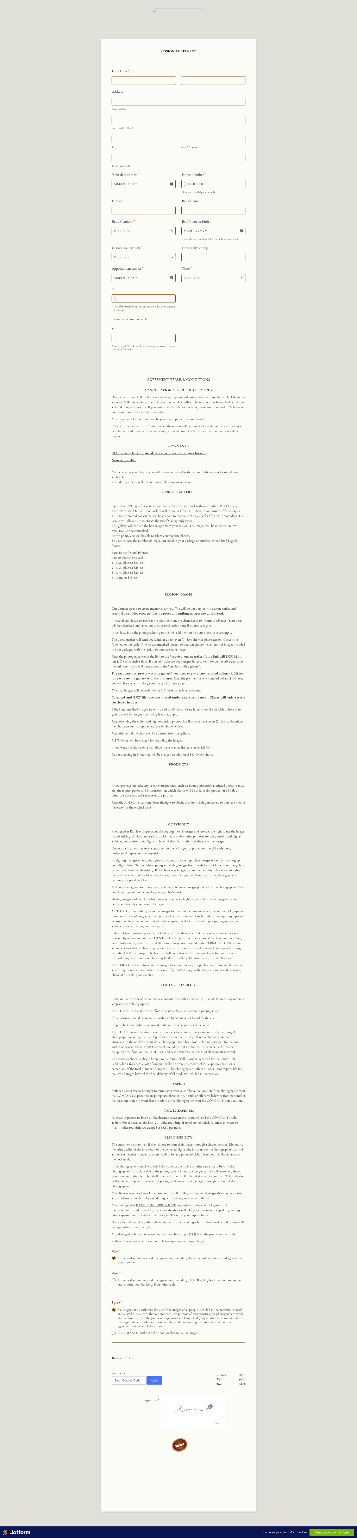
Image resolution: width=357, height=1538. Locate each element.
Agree (117, 1251)
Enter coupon (119, 1373)
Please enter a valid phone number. (199, 192)
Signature (151, 1400)
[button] (171, 184)
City (114, 147)
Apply (154, 1380)
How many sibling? (196, 248)
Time (187, 268)
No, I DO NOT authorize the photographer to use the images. (158, 1333)
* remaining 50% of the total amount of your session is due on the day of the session (143, 347)
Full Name (120, 71)
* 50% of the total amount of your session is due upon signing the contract (143, 308)
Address (118, 92)
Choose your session (127, 248)
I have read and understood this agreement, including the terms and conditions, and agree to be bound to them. (180, 1260)
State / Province (189, 147)
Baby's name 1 (193, 201)
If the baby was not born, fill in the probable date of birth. (211, 239)
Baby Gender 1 (123, 221)
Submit (180, 1444)
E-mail (118, 201)
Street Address (119, 109)
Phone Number (194, 174)
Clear (217, 1423)
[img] (193, 1408)
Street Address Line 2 (122, 128)
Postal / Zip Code (121, 165)
